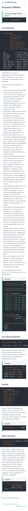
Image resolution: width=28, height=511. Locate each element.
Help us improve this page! (10, 498)
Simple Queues (20, 506)
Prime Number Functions (10, 504)
